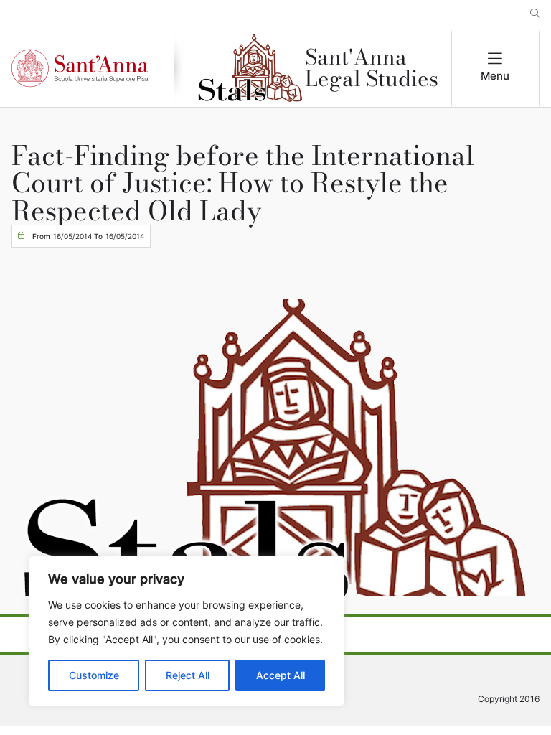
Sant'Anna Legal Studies (371, 68)
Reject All (187, 675)
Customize (94, 675)
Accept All (280, 675)
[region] (186, 631)
